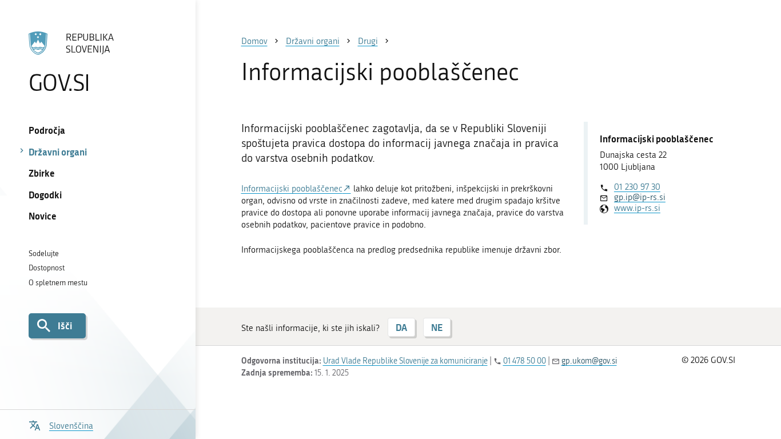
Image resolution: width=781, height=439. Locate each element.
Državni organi (58, 151)
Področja (47, 130)
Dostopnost (47, 268)
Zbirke (42, 172)
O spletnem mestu (58, 282)
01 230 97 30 (637, 187)
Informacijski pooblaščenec (291, 188)
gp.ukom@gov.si (589, 361)
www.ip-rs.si (637, 208)
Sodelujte (44, 253)
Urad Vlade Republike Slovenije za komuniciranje (405, 361)
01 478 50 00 (524, 361)
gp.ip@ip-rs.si (640, 197)
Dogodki (45, 194)
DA (401, 327)
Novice (43, 215)
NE (437, 327)
